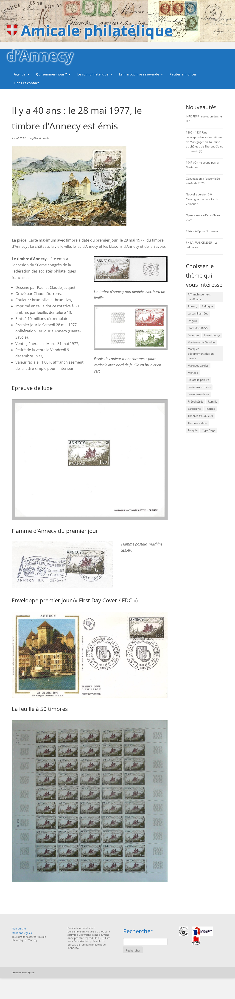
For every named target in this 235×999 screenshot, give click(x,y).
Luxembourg (212, 335)
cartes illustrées (198, 313)
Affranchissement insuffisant (199, 296)
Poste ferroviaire (198, 394)
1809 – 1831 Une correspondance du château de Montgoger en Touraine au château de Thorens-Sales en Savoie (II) (204, 142)
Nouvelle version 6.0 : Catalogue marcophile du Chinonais (202, 199)
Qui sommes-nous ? (51, 74)
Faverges (193, 335)
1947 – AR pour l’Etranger (202, 231)
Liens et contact (26, 83)
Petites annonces (183, 74)
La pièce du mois (39, 138)
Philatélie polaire (198, 380)
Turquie (193, 430)
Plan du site (19, 928)
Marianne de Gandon (201, 342)
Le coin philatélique (92, 74)
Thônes (210, 409)
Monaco (193, 373)
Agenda (19, 74)
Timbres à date (197, 423)
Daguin (192, 321)
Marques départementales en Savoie (201, 353)
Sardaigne (194, 409)
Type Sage (208, 430)
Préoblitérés (195, 401)
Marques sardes (198, 365)
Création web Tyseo (23, 972)
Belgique (207, 306)
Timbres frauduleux (200, 416)
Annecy (192, 306)
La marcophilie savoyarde (139, 74)
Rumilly (212, 401)
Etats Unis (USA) (198, 328)
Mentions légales (22, 933)
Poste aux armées (199, 387)
